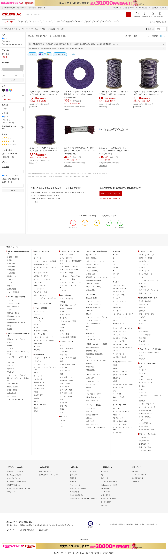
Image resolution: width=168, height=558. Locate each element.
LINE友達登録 (105, 495)
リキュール (116, 267)
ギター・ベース (65, 315)
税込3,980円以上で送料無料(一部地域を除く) (32, 8)
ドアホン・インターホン (121, 411)
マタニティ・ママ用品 (120, 338)
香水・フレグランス (93, 400)
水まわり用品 (90, 290)
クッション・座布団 (145, 383)
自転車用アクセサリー (146, 261)
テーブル (142, 386)
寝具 (140, 367)
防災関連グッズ (118, 418)
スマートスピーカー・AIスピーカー (45, 299)
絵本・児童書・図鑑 (66, 348)
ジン (114, 261)
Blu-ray (62, 420)
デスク (141, 389)
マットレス (142, 370)
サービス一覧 (69, 553)
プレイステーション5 (93, 301)
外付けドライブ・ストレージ (43, 337)
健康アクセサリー (92, 424)
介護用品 (89, 363)
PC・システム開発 (66, 396)
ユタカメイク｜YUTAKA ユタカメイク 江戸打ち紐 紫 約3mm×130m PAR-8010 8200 (45, 94)
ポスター (63, 412)
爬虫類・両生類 (118, 387)
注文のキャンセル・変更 (109, 481)
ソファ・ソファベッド (146, 379)
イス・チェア (143, 392)
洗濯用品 (142, 311)
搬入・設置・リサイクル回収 (16, 481)
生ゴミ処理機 (11, 396)
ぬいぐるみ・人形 (118, 285)
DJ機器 (62, 324)
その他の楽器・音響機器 (68, 337)
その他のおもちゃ (118, 323)
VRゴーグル (64, 291)
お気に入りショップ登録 (109, 485)
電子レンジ (113, 22)
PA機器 (62, 302)
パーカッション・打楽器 (68, 321)
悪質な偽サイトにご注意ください (38, 530)
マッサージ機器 (39, 389)
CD (61, 423)
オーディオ (37, 258)
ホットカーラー (39, 376)
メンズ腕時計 (143, 331)
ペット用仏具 (117, 394)
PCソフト (37, 350)
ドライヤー (48, 22)
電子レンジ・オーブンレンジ (16, 339)
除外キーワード (7, 182)
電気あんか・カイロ (14, 316)
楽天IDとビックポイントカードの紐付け (83, 498)
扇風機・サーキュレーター (16, 322)
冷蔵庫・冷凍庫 (12, 257)
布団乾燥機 (11, 270)
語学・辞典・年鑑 (66, 390)
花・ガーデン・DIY (22, 29)
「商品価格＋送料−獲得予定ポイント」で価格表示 (43, 36)
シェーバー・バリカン (41, 364)
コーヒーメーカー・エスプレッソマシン (18, 353)
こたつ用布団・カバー (146, 423)
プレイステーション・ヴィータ (96, 317)
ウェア (141, 277)
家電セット (22, 22)
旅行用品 (142, 359)
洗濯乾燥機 (11, 263)
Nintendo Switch (91, 298)
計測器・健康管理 (92, 415)
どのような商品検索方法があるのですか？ (46, 195)
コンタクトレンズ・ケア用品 (96, 360)
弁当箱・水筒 (90, 274)
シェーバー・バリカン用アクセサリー (45, 368)
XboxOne (89, 311)
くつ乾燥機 (11, 273)
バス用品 (142, 317)
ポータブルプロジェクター (42, 303)
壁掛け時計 (142, 338)
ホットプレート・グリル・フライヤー (18, 358)
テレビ (104, 22)
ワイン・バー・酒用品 (93, 287)
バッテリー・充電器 (66, 273)
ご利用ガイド (116, 8)
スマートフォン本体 (66, 255)
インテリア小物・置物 (146, 429)
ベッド (141, 376)
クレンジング (90, 384)
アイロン (10, 279)
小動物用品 (116, 378)
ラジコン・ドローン (119, 301)
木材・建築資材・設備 (120, 421)
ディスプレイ (38, 321)
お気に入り (73, 475)
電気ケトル (11, 369)
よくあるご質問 (128, 8)
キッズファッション (119, 331)
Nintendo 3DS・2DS (93, 307)
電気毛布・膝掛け (13, 313)
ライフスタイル (65, 371)
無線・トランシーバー (41, 295)
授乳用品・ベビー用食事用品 (122, 347)
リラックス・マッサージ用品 (96, 427)
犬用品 (115, 368)
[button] (4, 68)
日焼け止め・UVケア (93, 397)
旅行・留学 (63, 355)
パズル (115, 304)
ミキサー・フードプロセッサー (17, 375)
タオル (141, 323)
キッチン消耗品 (91, 267)
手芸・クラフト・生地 (146, 314)
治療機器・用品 (91, 351)
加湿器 (9, 326)
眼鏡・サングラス (145, 293)
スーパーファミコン (93, 339)
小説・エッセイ (65, 383)
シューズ (142, 267)
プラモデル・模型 (118, 295)
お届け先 (5, 105)
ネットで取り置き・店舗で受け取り (19, 488)
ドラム (62, 311)
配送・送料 (104, 471)
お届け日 (5, 113)
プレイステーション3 (93, 320)
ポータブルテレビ (40, 285)
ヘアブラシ (37, 361)
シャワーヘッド (39, 385)
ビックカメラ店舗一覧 (143, 8)
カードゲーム (117, 307)
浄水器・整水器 (12, 390)
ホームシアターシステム (42, 279)
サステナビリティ (95, 553)
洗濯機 (96, 22)
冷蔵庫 (87, 22)
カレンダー (63, 367)
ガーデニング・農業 (119, 424)
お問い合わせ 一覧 (82, 553)
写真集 (62, 409)
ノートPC (37, 315)
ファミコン (90, 336)
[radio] (3, 38)
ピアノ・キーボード (66, 299)
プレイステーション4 (93, 304)
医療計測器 (90, 367)
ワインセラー (11, 372)
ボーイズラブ (64, 387)
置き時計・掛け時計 (145, 410)
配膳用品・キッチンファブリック (97, 277)
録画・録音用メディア (41, 264)
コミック (63, 345)
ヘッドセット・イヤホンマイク (70, 276)
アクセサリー (64, 318)
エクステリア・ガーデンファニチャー (124, 428)
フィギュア (116, 298)
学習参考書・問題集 (66, 380)
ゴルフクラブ (143, 264)
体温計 (36, 411)
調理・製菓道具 (91, 258)
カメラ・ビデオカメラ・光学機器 (45, 261)
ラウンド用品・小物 (145, 274)
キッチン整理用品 (92, 271)
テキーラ (116, 277)
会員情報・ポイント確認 (78, 488)
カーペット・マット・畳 (147, 407)
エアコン (79, 22)
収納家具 (142, 401)
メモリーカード (39, 289)
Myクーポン (74, 485)
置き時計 (142, 341)
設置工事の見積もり (13, 485)
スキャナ (37, 327)
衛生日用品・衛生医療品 (94, 354)
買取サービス (11, 492)
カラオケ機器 (64, 334)
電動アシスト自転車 (145, 258)
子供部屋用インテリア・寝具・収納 (150, 396)
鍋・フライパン (91, 255)
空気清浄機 (68, 22)
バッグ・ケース (144, 271)
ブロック (116, 320)
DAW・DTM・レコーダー (68, 305)
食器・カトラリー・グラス (95, 261)
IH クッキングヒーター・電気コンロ (18, 379)
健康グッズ (90, 421)
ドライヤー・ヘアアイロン (42, 358)
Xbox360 (89, 314)
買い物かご (73, 471)
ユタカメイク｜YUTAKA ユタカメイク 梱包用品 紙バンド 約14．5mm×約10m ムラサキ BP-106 (79, 94)
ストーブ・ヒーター (14, 303)
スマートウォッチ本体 (67, 279)
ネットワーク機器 (40, 334)
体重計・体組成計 (40, 405)
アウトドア (142, 287)
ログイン (153, 22)
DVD (61, 427)
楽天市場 (163, 8)
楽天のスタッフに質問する (111, 194)
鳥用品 (115, 381)
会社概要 (155, 8)
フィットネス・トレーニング (148, 280)
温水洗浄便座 (38, 395)
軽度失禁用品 (90, 370)
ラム (114, 264)
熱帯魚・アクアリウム (120, 375)
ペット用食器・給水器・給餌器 (123, 384)
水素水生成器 (11, 393)
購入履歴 (73, 481)
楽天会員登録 (161, 22)
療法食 (115, 400)
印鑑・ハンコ (143, 304)
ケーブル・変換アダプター (69, 269)
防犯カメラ (116, 415)
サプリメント (90, 408)
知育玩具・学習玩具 (119, 288)
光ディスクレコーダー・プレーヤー (45, 268)
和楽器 (62, 331)
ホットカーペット (13, 306)
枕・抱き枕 (142, 373)
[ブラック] (3, 90)
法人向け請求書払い (76, 495)
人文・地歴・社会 (66, 377)
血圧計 (36, 408)
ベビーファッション (119, 335)
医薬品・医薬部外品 (93, 347)
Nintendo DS (90, 333)
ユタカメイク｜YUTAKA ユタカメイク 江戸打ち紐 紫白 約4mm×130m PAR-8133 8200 (149, 94)
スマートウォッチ (145, 344)
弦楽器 (62, 327)
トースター (11, 349)
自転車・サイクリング (146, 255)
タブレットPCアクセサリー (69, 266)
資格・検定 (63, 406)
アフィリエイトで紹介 (108, 498)
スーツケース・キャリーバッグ (149, 352)
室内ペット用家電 (118, 397)
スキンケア (90, 378)
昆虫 (114, 391)
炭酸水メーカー (12, 383)
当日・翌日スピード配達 (15, 471)
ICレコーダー (38, 282)
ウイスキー (116, 255)
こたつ (9, 310)
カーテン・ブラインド (146, 404)
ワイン (115, 258)
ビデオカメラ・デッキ (41, 276)
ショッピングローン (13, 478)
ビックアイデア (35, 22)
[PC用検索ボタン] (128, 14)
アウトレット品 (144, 437)
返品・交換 (104, 478)
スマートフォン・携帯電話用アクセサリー (71, 262)
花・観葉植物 (117, 433)
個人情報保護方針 (138, 478)
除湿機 (9, 329)
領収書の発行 (105, 488)
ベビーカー (116, 351)
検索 (13, 80)
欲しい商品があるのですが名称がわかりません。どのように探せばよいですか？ (59, 192)
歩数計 (36, 401)
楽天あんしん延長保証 (14, 475)
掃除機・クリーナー (14, 276)
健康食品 (89, 418)
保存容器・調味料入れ (93, 264)
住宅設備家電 (11, 289)
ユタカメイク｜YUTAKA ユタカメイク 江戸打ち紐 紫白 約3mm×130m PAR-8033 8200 (114, 94)
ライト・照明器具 (13, 292)
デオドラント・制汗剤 (93, 394)
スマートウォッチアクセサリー (70, 282)
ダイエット (90, 411)
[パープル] (7, 90)
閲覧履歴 (73, 478)
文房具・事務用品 (145, 301)
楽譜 (61, 361)
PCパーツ (37, 347)
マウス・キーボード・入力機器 (44, 340)
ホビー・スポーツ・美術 (68, 358)
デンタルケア (38, 379)
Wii (87, 330)
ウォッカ (116, 271)
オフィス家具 (143, 426)
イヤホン (58, 22)
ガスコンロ (11, 362)
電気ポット (11, 365)
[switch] (21, 127)
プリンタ (37, 324)
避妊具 (88, 357)
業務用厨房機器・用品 (93, 280)
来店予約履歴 (74, 492)
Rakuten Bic (11, 14)
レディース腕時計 (145, 335)
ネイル (88, 391)
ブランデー (116, 274)
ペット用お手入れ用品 (120, 371)
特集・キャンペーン (46, 471)
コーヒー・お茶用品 (93, 283)
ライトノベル (64, 403)
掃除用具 (142, 307)
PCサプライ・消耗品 (41, 331)
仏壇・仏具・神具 (145, 450)
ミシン (9, 282)
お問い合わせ (105, 505)
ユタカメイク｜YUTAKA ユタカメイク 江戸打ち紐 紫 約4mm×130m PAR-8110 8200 (45, 150)
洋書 (61, 399)
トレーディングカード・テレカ (123, 314)
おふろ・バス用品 (118, 341)
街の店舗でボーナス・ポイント (49, 475)
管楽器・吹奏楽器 (66, 308)
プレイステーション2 (93, 323)
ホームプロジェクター (41, 273)
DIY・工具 (34, 29)
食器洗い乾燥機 (12, 387)
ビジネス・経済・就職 (67, 364)
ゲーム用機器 (38, 343)
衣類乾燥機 (11, 266)
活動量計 (37, 398)
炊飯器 (9, 342)
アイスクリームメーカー (15, 399)
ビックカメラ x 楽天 (8, 8)
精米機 (9, 345)
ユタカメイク (6, 99)
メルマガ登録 (105, 492)
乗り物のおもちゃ (118, 291)
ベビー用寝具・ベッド (120, 344)
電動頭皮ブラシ (39, 382)
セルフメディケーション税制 (16, 530)
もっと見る (34, 202)
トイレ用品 (142, 320)
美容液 (88, 387)
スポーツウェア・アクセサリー (149, 290)
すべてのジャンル (7, 29)
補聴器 (36, 392)
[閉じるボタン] (163, 44)
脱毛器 (36, 373)
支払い (103, 475)
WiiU (88, 327)
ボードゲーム (117, 311)
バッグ (141, 355)
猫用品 (115, 365)
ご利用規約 (135, 481)
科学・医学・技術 (66, 393)
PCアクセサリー (39, 318)
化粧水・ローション (93, 381)
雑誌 (61, 374)
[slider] (2, 71)
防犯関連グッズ (144, 441)
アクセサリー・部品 (40, 292)
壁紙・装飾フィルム (145, 413)
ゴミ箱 (141, 420)
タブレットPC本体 (66, 258)
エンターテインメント (67, 351)
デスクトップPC (39, 311)
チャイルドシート (118, 354)
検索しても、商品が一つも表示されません (46, 198)
